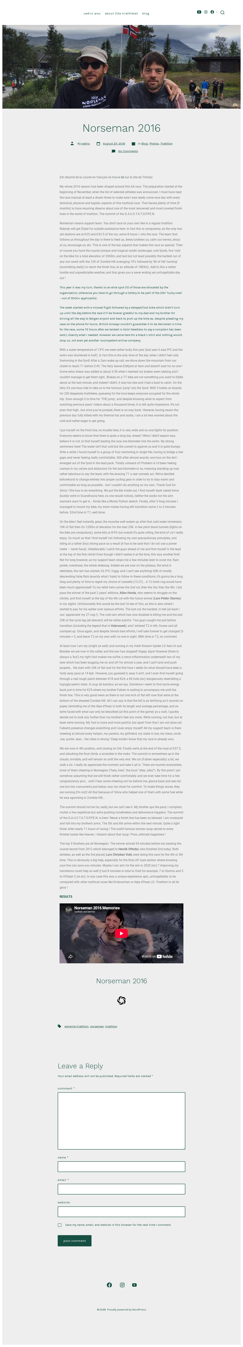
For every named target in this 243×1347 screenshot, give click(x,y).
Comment (66, 1088)
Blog (145, 13)
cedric (85, 143)
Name (63, 1157)
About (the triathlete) (121, 13)
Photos (154, 143)
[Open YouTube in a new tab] (199, 12)
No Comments (128, 151)
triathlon (111, 1026)
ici (122, 177)
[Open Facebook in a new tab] (212, 12)
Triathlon (166, 143)
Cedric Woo (92, 13)
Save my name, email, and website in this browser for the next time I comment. (118, 1225)
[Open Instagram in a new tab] (206, 12)
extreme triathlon (76, 1026)
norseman (97, 1026)
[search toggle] (222, 12)
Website (64, 1202)
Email (63, 1180)
